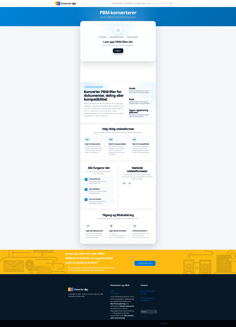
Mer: (178, 3)
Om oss (143, 293)
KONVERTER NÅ (145, 263)
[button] (118, 39)
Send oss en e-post (147, 291)
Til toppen (164, 323)
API (149, 3)
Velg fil (118, 51)
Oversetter (144, 300)
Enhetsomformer (146, 298)
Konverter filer (117, 3)
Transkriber (129, 3)
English (144, 312)
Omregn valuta (140, 3)
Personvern (114, 293)
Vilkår (112, 291)
